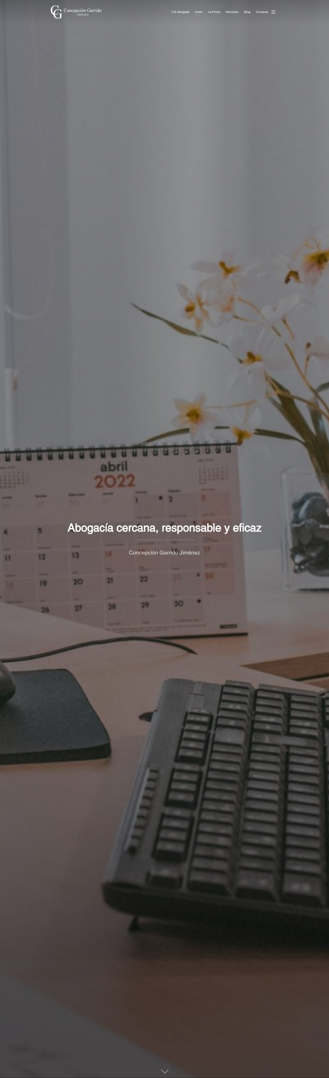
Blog (247, 12)
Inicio (198, 12)
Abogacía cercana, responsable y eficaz (165, 527)
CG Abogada (180, 12)
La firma (214, 12)
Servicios (232, 12)
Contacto (262, 12)
